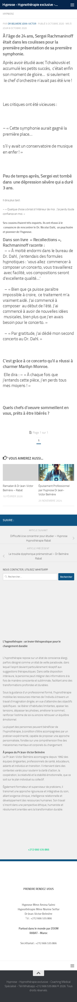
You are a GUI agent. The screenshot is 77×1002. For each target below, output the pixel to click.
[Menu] (72, 4)
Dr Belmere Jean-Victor (22, 23)
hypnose (8, 13)
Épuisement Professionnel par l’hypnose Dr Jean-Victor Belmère (54, 490)
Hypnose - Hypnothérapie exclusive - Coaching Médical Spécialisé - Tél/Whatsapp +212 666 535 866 (30, 4)
